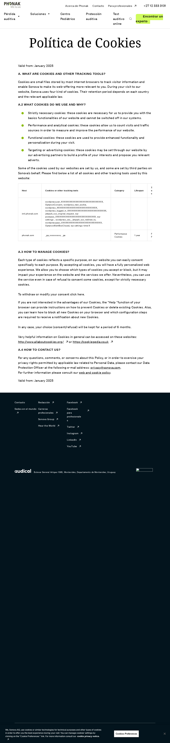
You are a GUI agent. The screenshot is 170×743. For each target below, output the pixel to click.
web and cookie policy (94, 372)
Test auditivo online (119, 18)
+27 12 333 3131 (155, 5)
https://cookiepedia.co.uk (91, 342)
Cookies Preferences (126, 734)
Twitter (71, 426)
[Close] (164, 733)
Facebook (72, 402)
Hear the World (46, 425)
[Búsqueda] (130, 19)
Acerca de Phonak (76, 5)
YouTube (72, 446)
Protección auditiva (93, 16)
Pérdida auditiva (9, 16)
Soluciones (38, 14)
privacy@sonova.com (105, 367)
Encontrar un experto (149, 19)
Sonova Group (46, 419)
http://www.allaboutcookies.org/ (41, 342)
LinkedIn (72, 439)
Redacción (44, 402)
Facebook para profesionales (74, 414)
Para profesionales (120, 5)
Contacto (98, 5)
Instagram (72, 433)
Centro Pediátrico (67, 16)
